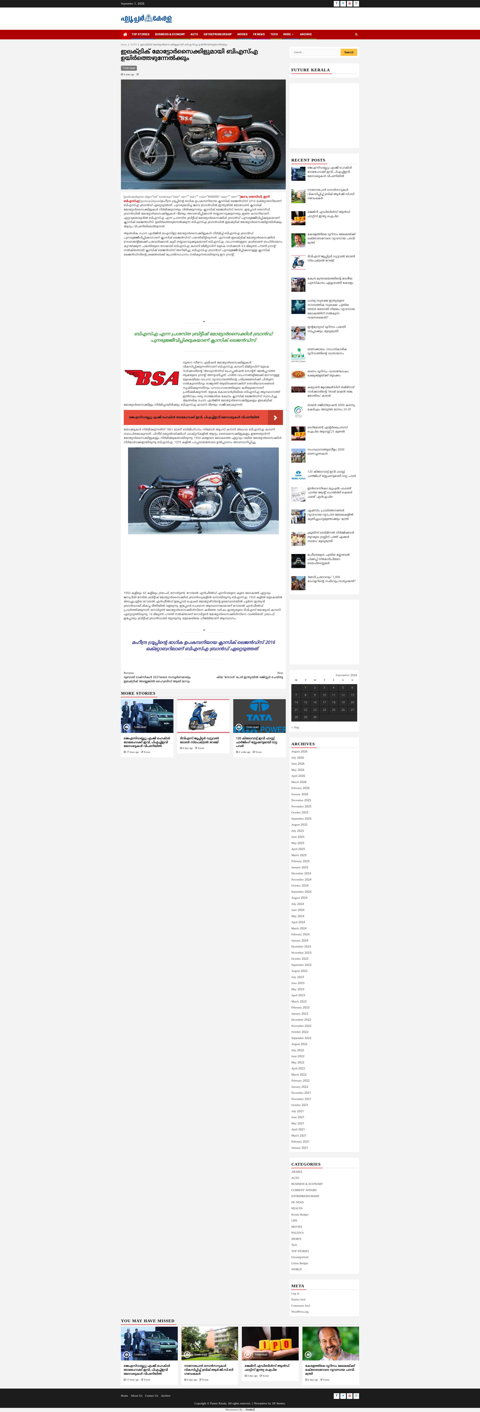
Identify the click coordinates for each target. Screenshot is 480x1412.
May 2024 (297, 916)
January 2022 (299, 1087)
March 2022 (299, 1075)
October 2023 (299, 959)
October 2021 (299, 1105)
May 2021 (297, 1123)
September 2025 (301, 819)
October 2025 (299, 812)
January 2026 (299, 794)
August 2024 (299, 898)
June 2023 (297, 983)
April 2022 (298, 1068)
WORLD (296, 1269)
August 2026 (299, 752)
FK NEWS (259, 34)
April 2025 (298, 849)
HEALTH (296, 1208)
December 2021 (301, 1093)
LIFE (294, 1221)
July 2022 (297, 1050)
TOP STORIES (140, 34)
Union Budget (299, 1263)
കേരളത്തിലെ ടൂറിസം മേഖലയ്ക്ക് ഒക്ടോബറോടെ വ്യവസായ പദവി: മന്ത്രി (330, 1370)
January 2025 (299, 867)
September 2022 (301, 1038)
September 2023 (301, 965)
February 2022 (300, 1081)
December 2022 (301, 1020)
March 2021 (299, 1136)
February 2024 (300, 934)
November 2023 (301, 953)
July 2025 (297, 831)
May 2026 (297, 770)
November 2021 (301, 1099)
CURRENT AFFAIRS (304, 1190)
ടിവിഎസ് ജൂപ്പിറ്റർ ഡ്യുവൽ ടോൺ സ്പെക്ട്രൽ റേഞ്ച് (199, 740)
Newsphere (260, 1403)
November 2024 (301, 880)
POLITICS (297, 1233)
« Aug (295, 727)
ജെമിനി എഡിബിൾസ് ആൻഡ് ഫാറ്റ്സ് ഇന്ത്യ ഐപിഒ (267, 1368)
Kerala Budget (299, 1215)
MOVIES (242, 34)
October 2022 (299, 1032)
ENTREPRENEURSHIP (218, 34)
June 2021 (297, 1117)
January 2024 (299, 941)
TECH (274, 34)
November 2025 (301, 806)
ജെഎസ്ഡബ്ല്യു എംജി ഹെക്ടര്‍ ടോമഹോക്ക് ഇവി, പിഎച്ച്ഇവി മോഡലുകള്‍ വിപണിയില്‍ (147, 742)
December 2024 (301, 873)
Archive (306, 34)
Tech (294, 1245)
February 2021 (300, 1142)
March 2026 (299, 782)
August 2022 (299, 1044)
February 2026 (300, 788)
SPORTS (296, 1239)
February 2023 (300, 1008)
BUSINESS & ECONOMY (170, 34)
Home (124, 1396)
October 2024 (299, 886)
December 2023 (301, 947)
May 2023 (297, 989)
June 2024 (297, 910)
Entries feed (298, 1300)
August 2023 (299, 971)
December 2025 (301, 800)
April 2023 (298, 995)
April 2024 (298, 922)
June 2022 (297, 1056)
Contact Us (151, 1396)
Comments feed (300, 1306)
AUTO (194, 34)
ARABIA (296, 1172)
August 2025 (299, 825)
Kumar (147, 752)
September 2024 (301, 892)
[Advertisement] (203, 286)
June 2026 (297, 764)
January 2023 (299, 1014)
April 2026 (298, 776)
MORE (287, 34)
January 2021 (299, 1148)
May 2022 (297, 1062)
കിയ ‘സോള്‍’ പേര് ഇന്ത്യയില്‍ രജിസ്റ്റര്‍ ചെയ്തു (250, 675)
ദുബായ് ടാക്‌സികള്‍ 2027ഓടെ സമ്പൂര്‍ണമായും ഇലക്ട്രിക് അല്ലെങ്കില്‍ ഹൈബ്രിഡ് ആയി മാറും (157, 677)
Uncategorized (299, 1257)
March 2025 (299, 855)
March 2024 (299, 928)
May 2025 (297, 843)
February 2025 (300, 861)
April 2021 (298, 1129)
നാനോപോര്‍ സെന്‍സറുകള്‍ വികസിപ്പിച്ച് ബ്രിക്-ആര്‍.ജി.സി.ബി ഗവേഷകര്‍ (208, 1370)
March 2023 (299, 1002)
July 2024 (297, 904)
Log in (295, 1294)
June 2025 (297, 837)
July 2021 (297, 1111)
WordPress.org (299, 1312)
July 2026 (297, 758)
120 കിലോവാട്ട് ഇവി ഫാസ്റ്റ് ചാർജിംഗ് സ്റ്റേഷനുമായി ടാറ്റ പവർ (256, 742)
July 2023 (297, 977)
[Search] (356, 34)
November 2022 (301, 1026)
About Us (136, 1396)
